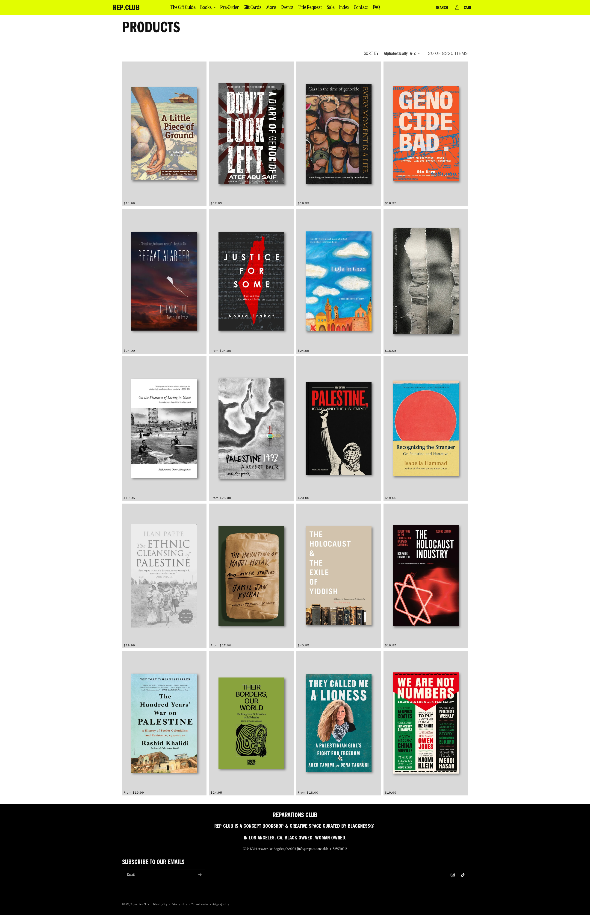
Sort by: (371, 53)
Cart (467, 7)
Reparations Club (139, 904)
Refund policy (160, 904)
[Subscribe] (200, 874)
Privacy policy (179, 904)
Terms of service (200, 904)
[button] (208, 7)
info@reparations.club (313, 849)
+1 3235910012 (338, 849)
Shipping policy (221, 904)
